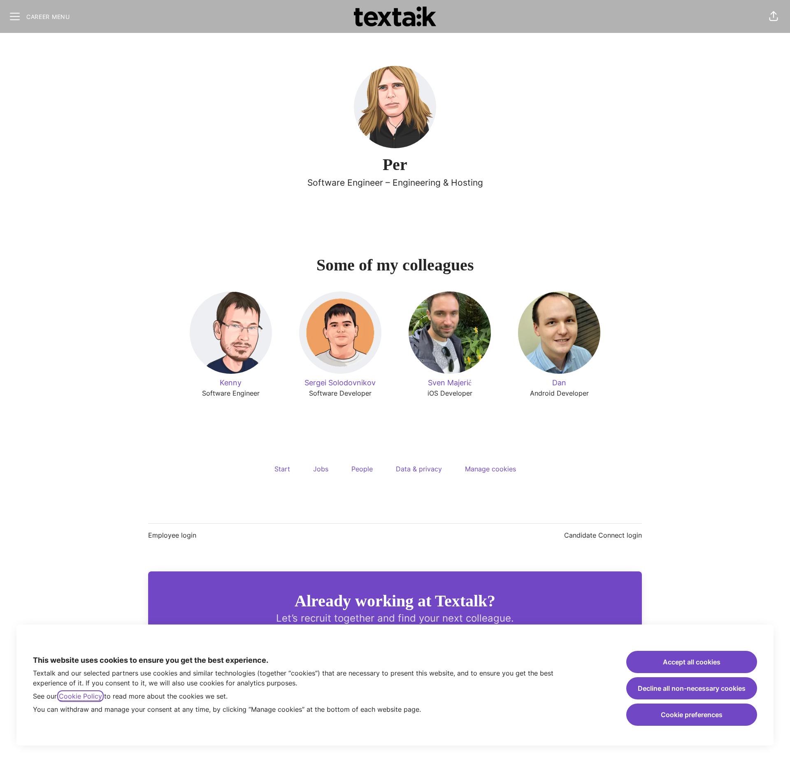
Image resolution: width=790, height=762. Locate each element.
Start (282, 469)
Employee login (172, 535)
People (362, 469)
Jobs (320, 469)
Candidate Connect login (603, 535)
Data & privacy (419, 469)
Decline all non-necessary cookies (692, 688)
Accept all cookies (691, 662)
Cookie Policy (80, 696)
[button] (773, 16)
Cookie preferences (692, 715)
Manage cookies (490, 469)
